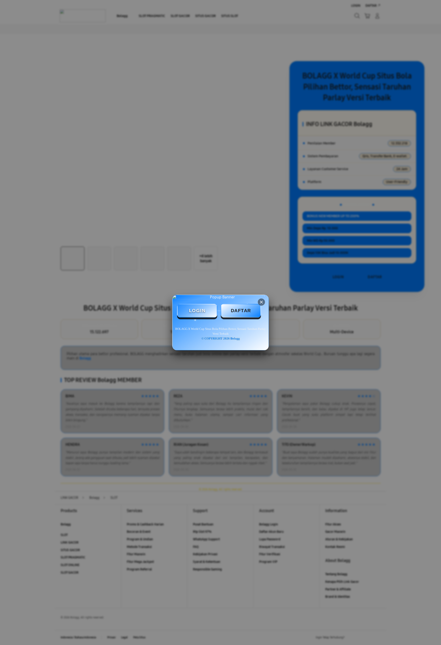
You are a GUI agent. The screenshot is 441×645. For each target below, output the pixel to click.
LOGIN (197, 310)
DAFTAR (241, 310)
